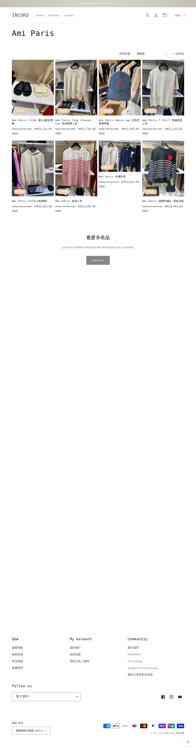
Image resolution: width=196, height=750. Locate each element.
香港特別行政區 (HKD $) (29, 730)
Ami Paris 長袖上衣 (68, 201)
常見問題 (17, 661)
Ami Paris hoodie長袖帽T (30, 201)
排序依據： (126, 53)
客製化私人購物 (79, 661)
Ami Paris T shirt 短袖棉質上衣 (162, 122)
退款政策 (17, 654)
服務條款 (17, 647)
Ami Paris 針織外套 (112, 176)
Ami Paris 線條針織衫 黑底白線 (163, 201)
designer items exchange (143, 668)
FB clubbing (135, 661)
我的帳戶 (75, 647)
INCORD (161, 733)
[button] (148, 15)
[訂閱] (76, 696)
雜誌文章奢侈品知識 (140, 674)
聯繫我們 (17, 668)
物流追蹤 (75, 654)
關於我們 (133, 647)
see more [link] (98, 260)
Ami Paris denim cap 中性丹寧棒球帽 (119, 122)
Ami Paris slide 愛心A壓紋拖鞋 (32, 122)
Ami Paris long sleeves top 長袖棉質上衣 (73, 122)
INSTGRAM (134, 654)
